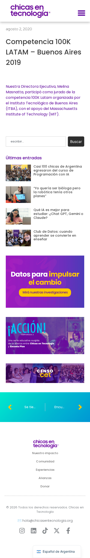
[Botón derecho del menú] (81, 13)
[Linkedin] (33, 531)
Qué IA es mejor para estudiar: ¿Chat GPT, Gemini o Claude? (58, 214)
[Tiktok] (45, 531)
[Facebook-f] (68, 531)
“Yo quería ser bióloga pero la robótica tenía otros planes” (57, 192)
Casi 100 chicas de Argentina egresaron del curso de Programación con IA (57, 170)
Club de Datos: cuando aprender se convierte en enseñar (54, 235)
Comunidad (45, 461)
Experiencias (45, 470)
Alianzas (45, 478)
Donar (45, 486)
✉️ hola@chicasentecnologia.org (45, 520)
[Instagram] (22, 531)
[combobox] (36, 141)
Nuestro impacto (45, 453)
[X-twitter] (57, 531)
